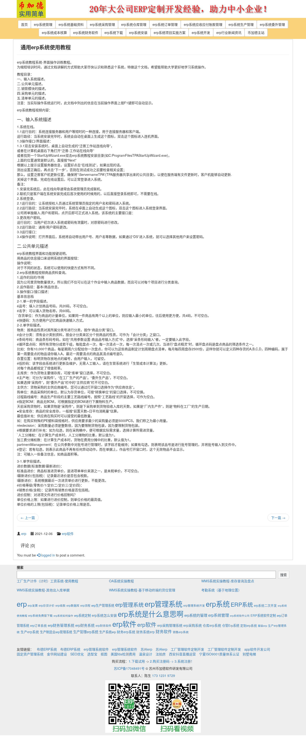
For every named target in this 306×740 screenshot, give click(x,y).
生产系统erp (107, 632)
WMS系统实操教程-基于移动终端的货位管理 (142, 590)
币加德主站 (256, 32)
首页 (24, 24)
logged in (47, 555)
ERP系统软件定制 (263, 615)
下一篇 (278, 517)
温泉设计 (145, 654)
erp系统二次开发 (265, 605)
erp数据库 (72, 605)
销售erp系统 (181, 632)
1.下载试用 (137, 661)
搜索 (20, 567)
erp (23, 533)
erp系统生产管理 (241, 24)
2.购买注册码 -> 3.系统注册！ (172, 661)
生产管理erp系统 (85, 631)
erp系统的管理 (195, 615)
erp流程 (85, 605)
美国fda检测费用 (123, 654)
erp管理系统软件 (96, 649)
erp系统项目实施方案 (170, 32)
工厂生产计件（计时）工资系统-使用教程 (47, 580)
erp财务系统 (85, 625)
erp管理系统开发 (194, 605)
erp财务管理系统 (61, 625)
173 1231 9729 (163, 675)
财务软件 (164, 631)
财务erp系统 (126, 631)
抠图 (104, 654)
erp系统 (218, 604)
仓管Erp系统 (230, 625)
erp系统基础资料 (71, 24)
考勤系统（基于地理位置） (221, 590)
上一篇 (28, 517)
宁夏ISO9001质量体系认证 (219, 654)
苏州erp (146, 649)
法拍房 (161, 654)
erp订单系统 (38, 625)
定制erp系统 (248, 625)
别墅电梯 (249, 654)
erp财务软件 (103, 625)
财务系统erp (145, 631)
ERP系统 (242, 604)
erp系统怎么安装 (104, 615)
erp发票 (33, 605)
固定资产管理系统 (30, 654)
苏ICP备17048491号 (129, 668)
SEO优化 (77, 654)
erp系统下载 (113, 32)
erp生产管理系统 (102, 605)
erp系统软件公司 (240, 615)
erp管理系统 (129, 604)
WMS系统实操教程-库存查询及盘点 (227, 580)
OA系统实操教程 (121, 580)
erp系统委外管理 (272, 24)
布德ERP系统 (47, 649)
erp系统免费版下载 (40, 615)
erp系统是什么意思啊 (150, 614)
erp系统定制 (82, 615)
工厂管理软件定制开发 (187, 649)
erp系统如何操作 (63, 615)
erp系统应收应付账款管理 (203, 24)
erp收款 (60, 605)
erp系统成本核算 (54, 32)
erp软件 (68, 533)
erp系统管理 (43, 24)
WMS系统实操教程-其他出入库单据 (43, 590)
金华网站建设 (57, 654)
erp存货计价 (47, 605)
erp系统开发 (201, 32)
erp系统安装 (138, 32)
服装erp (262, 625)
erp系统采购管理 (102, 24)
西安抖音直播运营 (182, 654)
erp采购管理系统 (169, 625)
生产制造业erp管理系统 (56, 632)
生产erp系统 (30, 631)
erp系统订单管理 (165, 24)
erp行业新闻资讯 (228, 32)
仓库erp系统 (212, 625)
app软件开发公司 (257, 649)
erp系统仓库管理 (133, 24)
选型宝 (92, 654)
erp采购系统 (192, 625)
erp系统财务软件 (85, 32)
